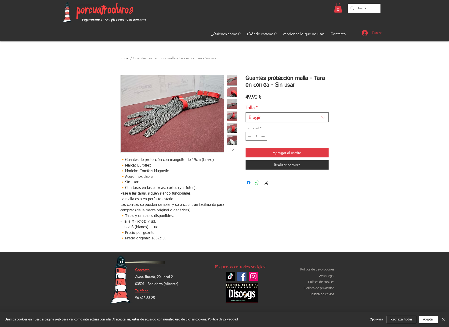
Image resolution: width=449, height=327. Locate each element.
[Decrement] (249, 136)
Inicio (125, 58)
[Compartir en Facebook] (248, 182)
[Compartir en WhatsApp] (257, 182)
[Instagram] (253, 276)
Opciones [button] (376, 319)
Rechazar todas (401, 319)
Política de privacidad (223, 319)
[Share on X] (266, 182)
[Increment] (263, 136)
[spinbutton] (256, 136)
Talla (252, 107)
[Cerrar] (443, 319)
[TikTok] (230, 276)
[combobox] (287, 117)
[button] (338, 8)
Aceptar (428, 319)
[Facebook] (241, 276)
